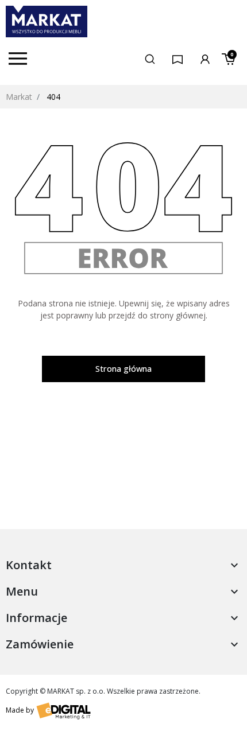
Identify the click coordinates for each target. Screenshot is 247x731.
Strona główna (123, 368)
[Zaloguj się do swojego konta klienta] (205, 58)
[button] (150, 58)
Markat (19, 96)
